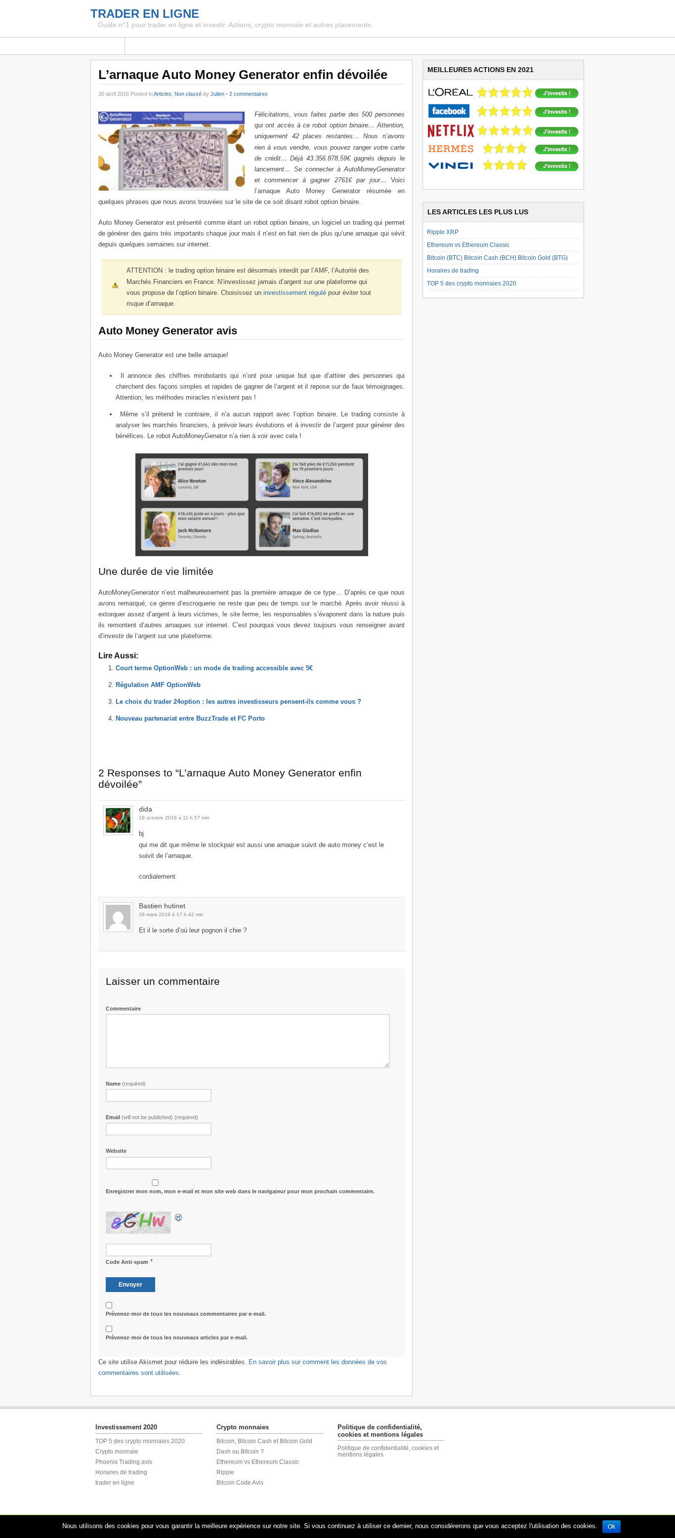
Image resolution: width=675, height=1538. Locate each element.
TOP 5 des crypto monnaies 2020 (471, 283)
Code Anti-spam (127, 1262)
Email (152, 1117)
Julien (217, 94)
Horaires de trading (453, 270)
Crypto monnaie (116, 1451)
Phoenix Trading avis (123, 1461)
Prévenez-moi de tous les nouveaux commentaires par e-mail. (186, 1314)
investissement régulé (294, 292)
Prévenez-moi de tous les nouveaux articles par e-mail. (177, 1337)
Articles (162, 94)
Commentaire (123, 1009)
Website (116, 1151)
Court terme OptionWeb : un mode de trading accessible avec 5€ (214, 668)
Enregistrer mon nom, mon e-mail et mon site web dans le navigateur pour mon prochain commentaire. (240, 1191)
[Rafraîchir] (178, 1216)
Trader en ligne (144, 13)
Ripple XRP (443, 232)
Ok (611, 1526)
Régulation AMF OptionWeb (158, 684)
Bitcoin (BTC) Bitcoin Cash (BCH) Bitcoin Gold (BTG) (497, 257)
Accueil (107, 46)
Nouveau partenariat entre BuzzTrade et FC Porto (190, 718)
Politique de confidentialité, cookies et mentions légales (388, 1451)
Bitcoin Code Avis (239, 1482)
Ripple (225, 1472)
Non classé (188, 94)
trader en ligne (114, 1482)
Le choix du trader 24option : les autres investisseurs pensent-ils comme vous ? (238, 701)
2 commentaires (248, 94)
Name (126, 1084)
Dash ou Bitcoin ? (240, 1451)
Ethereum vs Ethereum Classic (468, 245)
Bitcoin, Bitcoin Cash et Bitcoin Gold (264, 1441)
